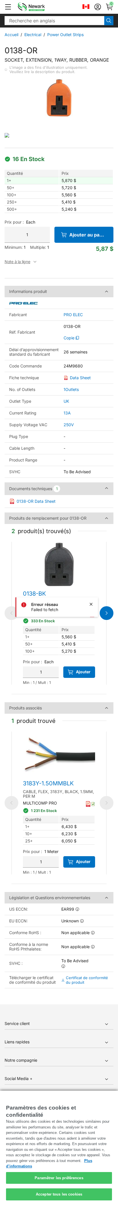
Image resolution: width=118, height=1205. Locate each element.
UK (66, 401)
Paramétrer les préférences (59, 1178)
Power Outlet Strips (65, 34)
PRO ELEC (73, 314)
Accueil (11, 34)
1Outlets (71, 389)
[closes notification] (91, 604)
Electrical (32, 34)
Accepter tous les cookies (59, 1194)
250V (69, 424)
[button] (8, 7)
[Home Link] (40, 7)
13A (67, 412)
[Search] (108, 20)
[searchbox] (54, 20)
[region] (59, 1148)
